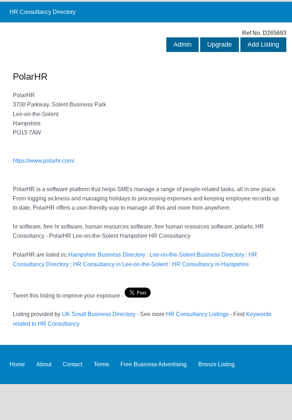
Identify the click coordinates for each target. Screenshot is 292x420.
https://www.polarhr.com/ (43, 160)
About (43, 364)
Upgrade (219, 44)
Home (17, 364)
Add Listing (263, 44)
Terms (101, 364)
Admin (182, 44)
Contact (72, 364)
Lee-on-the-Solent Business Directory (197, 254)
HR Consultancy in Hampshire (210, 264)
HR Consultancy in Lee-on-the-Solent (120, 264)
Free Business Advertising (153, 364)
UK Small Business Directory (98, 314)
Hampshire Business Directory (106, 254)
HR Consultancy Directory (42, 12)
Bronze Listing (216, 364)
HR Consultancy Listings (197, 314)
